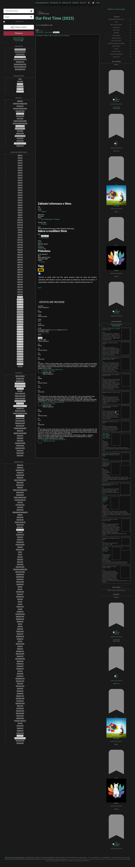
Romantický (45, 238)
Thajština (44, 224)
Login (40, 338)
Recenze (54, 35)
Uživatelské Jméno (43, 331)
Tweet (39, 287)
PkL (116, 145)
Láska (40, 242)
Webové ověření (21, 27)
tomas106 (113, 857)
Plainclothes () (106, 421)
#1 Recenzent (51, 369)
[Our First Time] (67, 69)
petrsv (110, 392)
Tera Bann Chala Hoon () (109, 374)
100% (40, 245)
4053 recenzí (59, 369)
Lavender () (106, 342)
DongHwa (112, 538)
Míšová (116, 406)
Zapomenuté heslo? (18, 38)
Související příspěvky (63, 35)
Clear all (116, 17)
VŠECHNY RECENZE (116, 324)
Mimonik (112, 454)
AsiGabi (117, 328)
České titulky (42, 248)
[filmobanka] (59, 2)
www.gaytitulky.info (42, 3)
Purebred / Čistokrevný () (109, 328)
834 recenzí (62, 439)
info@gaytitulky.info (82, 857)
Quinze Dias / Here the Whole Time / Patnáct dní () (106, 435)
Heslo (39, 334)
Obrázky (45, 35)
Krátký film (44, 236)
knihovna (65, 3)
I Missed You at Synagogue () (106, 463)
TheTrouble (116, 205)
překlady (75, 3)
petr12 (110, 342)
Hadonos (124, 857)
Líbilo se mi (116, 151)
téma (82, 3)
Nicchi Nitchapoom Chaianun (50, 219)
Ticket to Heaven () (107, 566)
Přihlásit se (19, 33)
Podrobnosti (39, 35)
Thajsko (43, 211)
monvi (43, 262)
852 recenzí (61, 402)
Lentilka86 (116, 313)
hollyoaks (116, 101)
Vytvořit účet (18, 40)
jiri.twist (117, 374)
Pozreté (116, 276)
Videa (50, 35)
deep (102, 857)
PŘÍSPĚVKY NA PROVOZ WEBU (116, 9)
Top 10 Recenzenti (51, 402)
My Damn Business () (108, 406)
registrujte (55, 330)
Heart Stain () (106, 538)
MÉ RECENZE (116, 326)
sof (117, 484)
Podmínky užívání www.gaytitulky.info (15, 857)
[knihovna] (69, 2)
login (98, 3)
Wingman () (105, 392)
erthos (91, 857)
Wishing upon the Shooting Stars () (111, 358)
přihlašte (65, 330)
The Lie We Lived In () (108, 519)
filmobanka (54, 3)
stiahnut (116, 64)
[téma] (85, 2)
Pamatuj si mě (19, 21)
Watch (116, 211)
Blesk (111, 421)
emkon (115, 519)
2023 (39, 208)
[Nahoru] (132, 864)
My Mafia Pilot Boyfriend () (109, 484)
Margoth (116, 270)
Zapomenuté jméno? (18, 39)
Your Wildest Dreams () (106, 548)
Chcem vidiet (116, 108)
